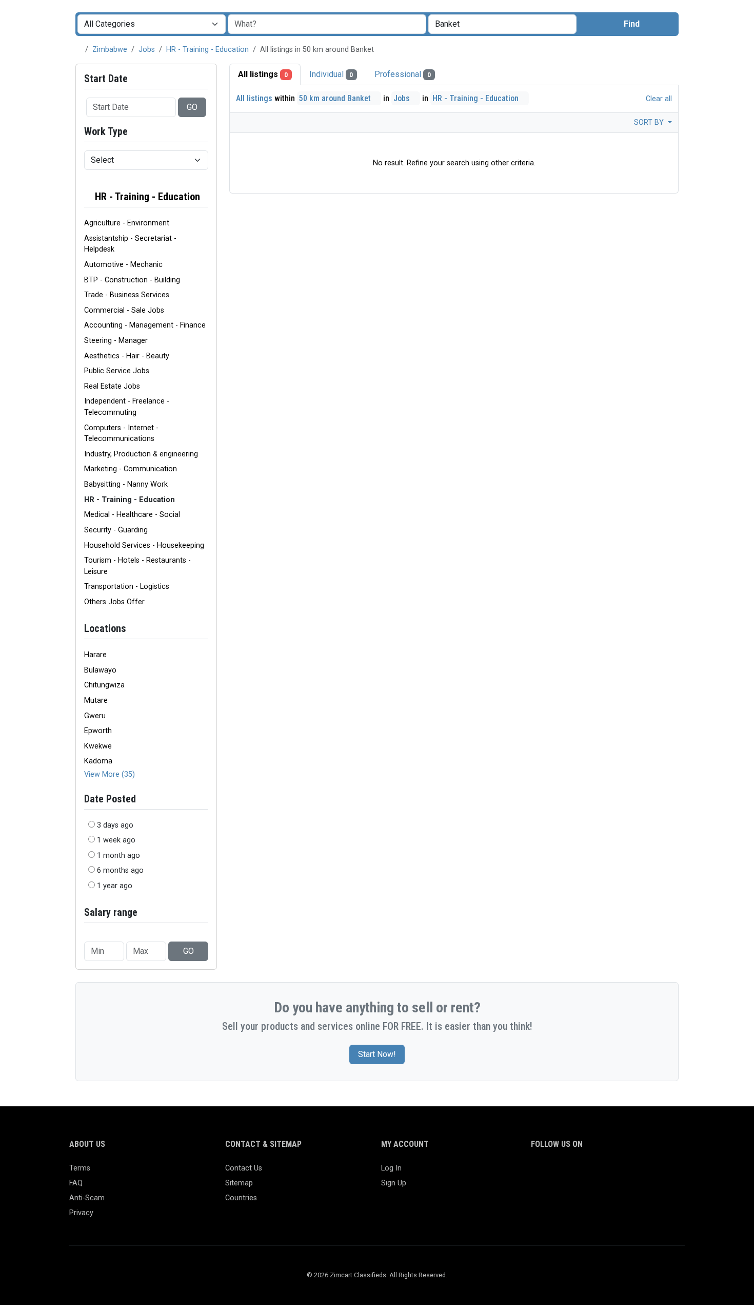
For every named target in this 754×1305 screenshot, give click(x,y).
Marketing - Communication (130, 469)
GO (192, 107)
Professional (402, 74)
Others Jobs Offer (114, 602)
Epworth (98, 730)
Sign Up (393, 1183)
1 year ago (114, 885)
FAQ (76, 1183)
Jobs (146, 49)
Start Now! (377, 1054)
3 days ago (115, 825)
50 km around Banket (336, 98)
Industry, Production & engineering (141, 454)
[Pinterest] (596, 1172)
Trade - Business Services (126, 295)
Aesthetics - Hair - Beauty (126, 356)
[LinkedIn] (582, 1172)
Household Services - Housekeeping (144, 545)
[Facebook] (537, 1172)
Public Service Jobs (116, 371)
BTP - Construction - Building (132, 280)
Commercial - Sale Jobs (124, 310)
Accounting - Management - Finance (145, 325)
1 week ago (116, 840)
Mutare (96, 700)
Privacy (81, 1212)
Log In (391, 1168)
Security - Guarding (116, 530)
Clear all (658, 98)
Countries (241, 1198)
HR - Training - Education (207, 49)
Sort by (650, 122)
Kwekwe (98, 746)
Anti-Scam (87, 1198)
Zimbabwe (109, 49)
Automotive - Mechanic (123, 264)
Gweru (95, 716)
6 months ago (120, 870)
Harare (95, 654)
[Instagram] (567, 1172)
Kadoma (98, 761)
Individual (331, 74)
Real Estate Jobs (112, 386)
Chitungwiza (104, 685)
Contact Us (243, 1168)
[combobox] (502, 24)
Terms (79, 1168)
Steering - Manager (116, 340)
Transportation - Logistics (126, 586)
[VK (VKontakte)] (656, 1172)
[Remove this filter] (204, 196)
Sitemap (239, 1183)
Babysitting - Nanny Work (126, 484)
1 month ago (118, 855)
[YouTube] (626, 1172)
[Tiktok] (611, 1172)
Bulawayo (100, 670)
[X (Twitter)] (552, 1172)
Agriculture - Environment (126, 223)
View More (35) (109, 774)
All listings (263, 74)
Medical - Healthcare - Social (132, 514)
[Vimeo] (641, 1172)
